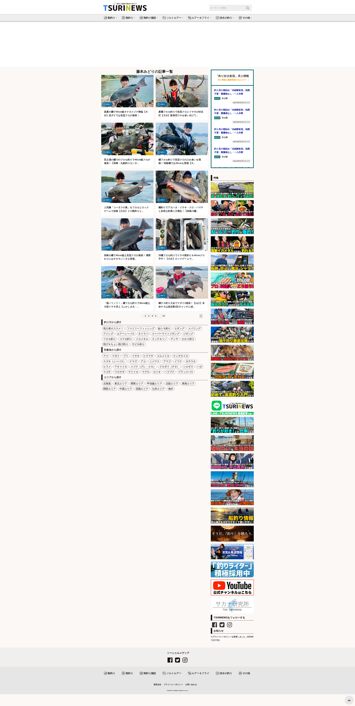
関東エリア (137, 383)
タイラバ (143, 333)
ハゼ (199, 366)
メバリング (194, 328)
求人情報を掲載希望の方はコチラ (232, 80)
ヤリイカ (133, 371)
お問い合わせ (191, 684)
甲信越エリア (154, 383)
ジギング (188, 333)
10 (163, 316)
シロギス (188, 366)
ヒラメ (107, 366)
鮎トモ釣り (164, 328)
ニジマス (154, 361)
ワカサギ (120, 371)
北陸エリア (172, 383)
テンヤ (174, 338)
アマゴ (167, 361)
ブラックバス (185, 371)
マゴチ (107, 371)
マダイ (116, 355)
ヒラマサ (148, 355)
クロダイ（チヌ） (169, 366)
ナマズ (133, 361)
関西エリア (109, 388)
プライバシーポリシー (173, 684)
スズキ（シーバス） (114, 361)
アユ (143, 361)
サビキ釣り (138, 344)
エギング (179, 328)
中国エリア (126, 388)
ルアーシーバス (126, 333)
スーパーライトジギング (165, 333)
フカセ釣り (109, 338)
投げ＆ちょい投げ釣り (115, 344)
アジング (108, 333)
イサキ (136, 355)
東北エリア (121, 383)
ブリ (125, 355)
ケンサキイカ (180, 355)
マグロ (145, 371)
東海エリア (188, 383)
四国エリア (142, 388)
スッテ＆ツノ (159, 338)
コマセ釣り (126, 338)
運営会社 (157, 684)
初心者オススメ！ (113, 328)
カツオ (157, 371)
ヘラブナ (169, 371)
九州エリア (158, 388)
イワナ (178, 361)
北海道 (107, 383)
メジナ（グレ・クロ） (143, 366)
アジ (105, 355)
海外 (170, 388)
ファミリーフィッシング (140, 328)
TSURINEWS (175, 690)
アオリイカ (121, 366)
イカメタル (142, 338)
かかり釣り (188, 338)
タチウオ (191, 361)
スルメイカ (163, 355)
